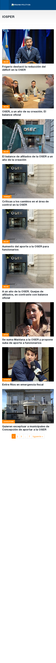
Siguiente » (38, 436)
